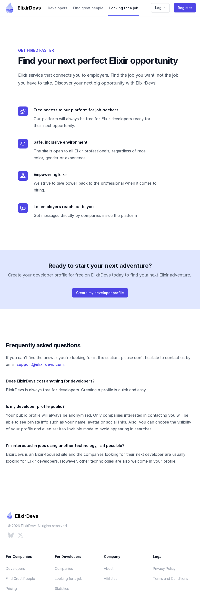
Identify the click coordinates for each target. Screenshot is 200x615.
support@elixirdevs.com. (41, 364)
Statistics (62, 588)
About (108, 568)
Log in (160, 8)
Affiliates (110, 578)
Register (185, 8)
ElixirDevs (29, 8)
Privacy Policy (164, 568)
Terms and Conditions (170, 578)
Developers (57, 8)
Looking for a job (123, 8)
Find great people (88, 8)
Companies (64, 568)
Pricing (11, 588)
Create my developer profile (100, 293)
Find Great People (20, 578)
